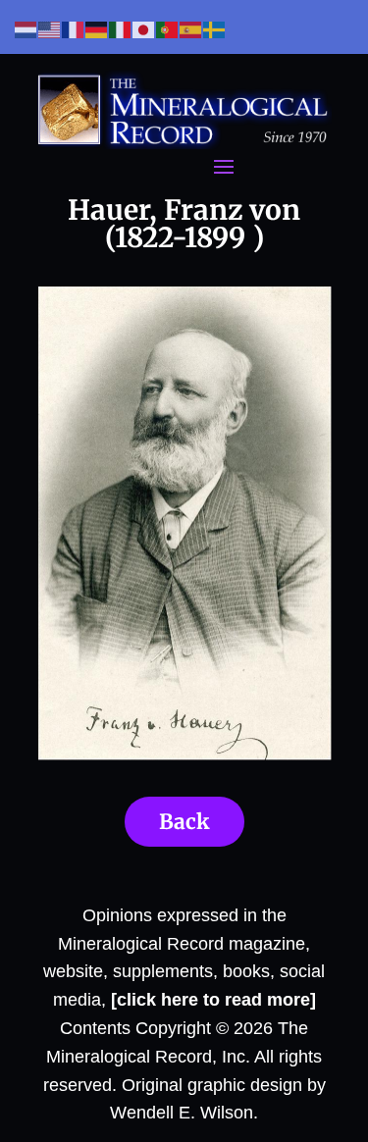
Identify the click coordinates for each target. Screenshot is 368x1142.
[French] (73, 29)
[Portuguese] (168, 29)
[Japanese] (144, 29)
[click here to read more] (213, 1000)
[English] (50, 29)
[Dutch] (26, 29)
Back (184, 821)
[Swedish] (215, 29)
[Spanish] (191, 29)
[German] (97, 29)
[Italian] (120, 29)
